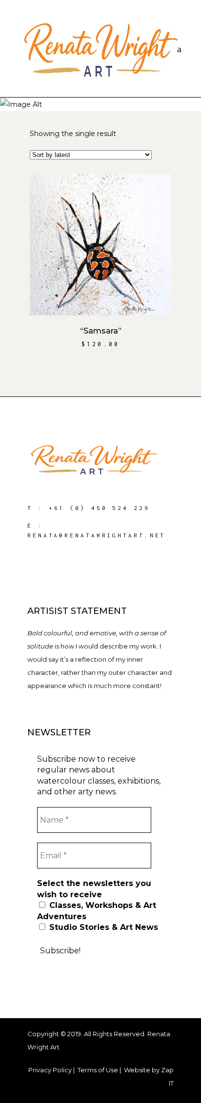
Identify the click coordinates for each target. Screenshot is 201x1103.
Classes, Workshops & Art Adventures (96, 911)
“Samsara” (100, 330)
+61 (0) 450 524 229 (99, 508)
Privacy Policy (50, 1070)
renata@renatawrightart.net (96, 535)
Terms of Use (98, 1070)
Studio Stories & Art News (102, 927)
